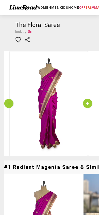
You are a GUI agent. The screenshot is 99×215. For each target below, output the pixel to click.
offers (85, 7)
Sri (30, 32)
